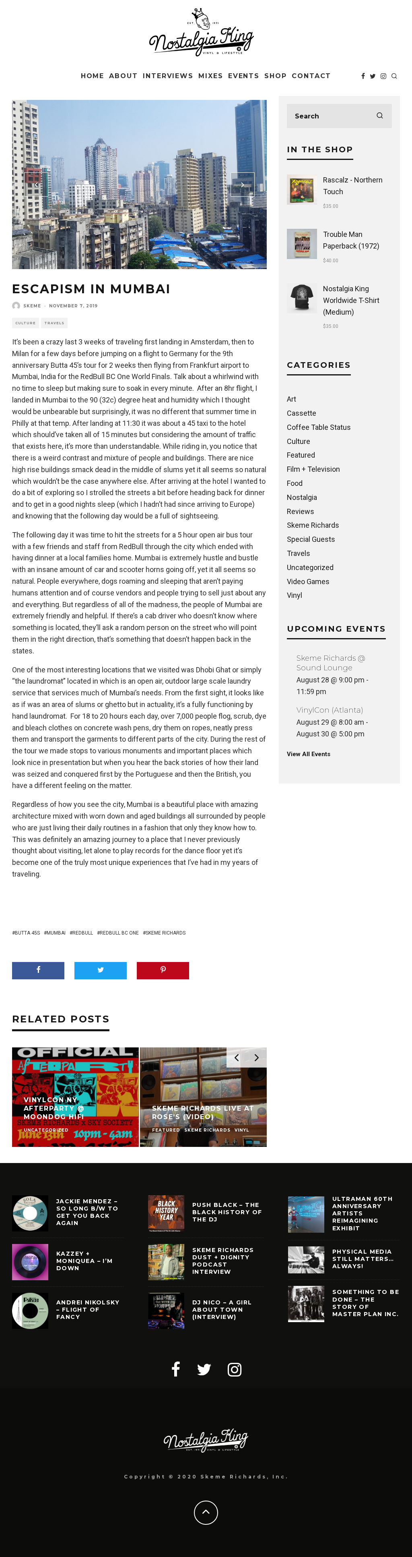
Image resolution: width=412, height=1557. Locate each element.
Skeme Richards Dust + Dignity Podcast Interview (223, 1261)
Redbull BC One (119, 933)
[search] (380, 116)
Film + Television (313, 469)
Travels (54, 323)
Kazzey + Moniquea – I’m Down (84, 1261)
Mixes (210, 76)
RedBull (82, 933)
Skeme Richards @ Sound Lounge (331, 663)
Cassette (301, 413)
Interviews (168, 76)
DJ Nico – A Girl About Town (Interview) (222, 1310)
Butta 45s (27, 933)
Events (244, 76)
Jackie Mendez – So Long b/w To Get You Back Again (87, 1212)
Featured (301, 455)
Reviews (300, 511)
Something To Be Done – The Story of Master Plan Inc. (365, 1303)
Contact (311, 76)
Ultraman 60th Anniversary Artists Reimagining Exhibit (362, 1213)
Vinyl (294, 595)
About (123, 76)
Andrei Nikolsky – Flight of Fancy (87, 1310)
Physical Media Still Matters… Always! (363, 1259)
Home (93, 76)
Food (295, 483)
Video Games (308, 581)
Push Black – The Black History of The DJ (227, 1212)
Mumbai (56, 933)
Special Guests (311, 539)
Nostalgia (302, 497)
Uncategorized (310, 567)
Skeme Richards (165, 933)
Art (291, 399)
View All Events (308, 754)
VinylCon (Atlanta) (330, 710)
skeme (32, 306)
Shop (275, 76)
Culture (25, 323)
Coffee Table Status (319, 427)
